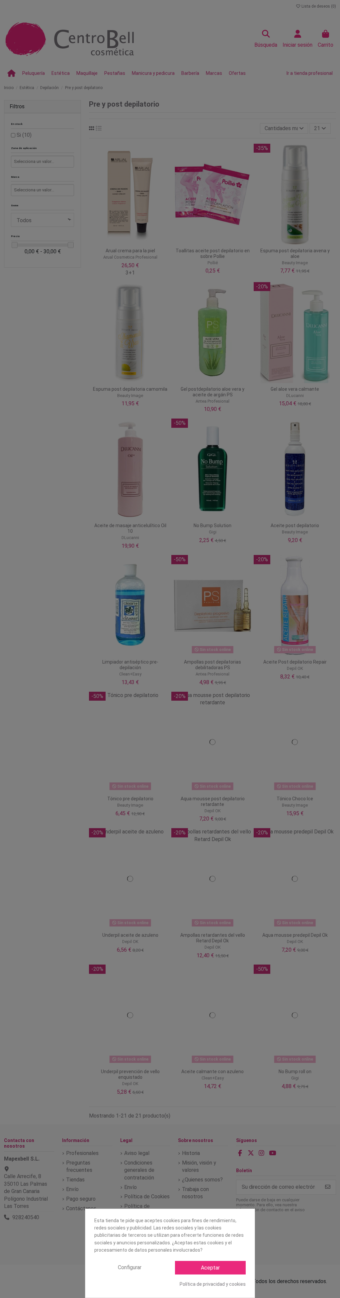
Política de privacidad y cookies (213, 1284)
